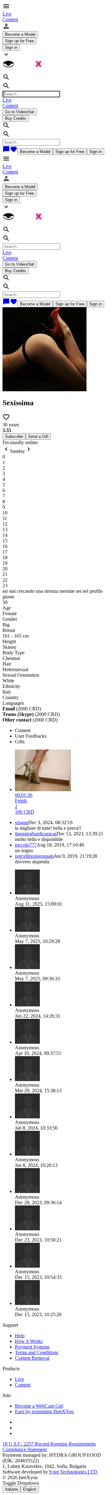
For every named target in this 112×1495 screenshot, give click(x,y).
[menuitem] (7, 13)
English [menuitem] (29, 1489)
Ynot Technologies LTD (73, 1471)
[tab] (62, 730)
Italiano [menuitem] (11, 1489)
